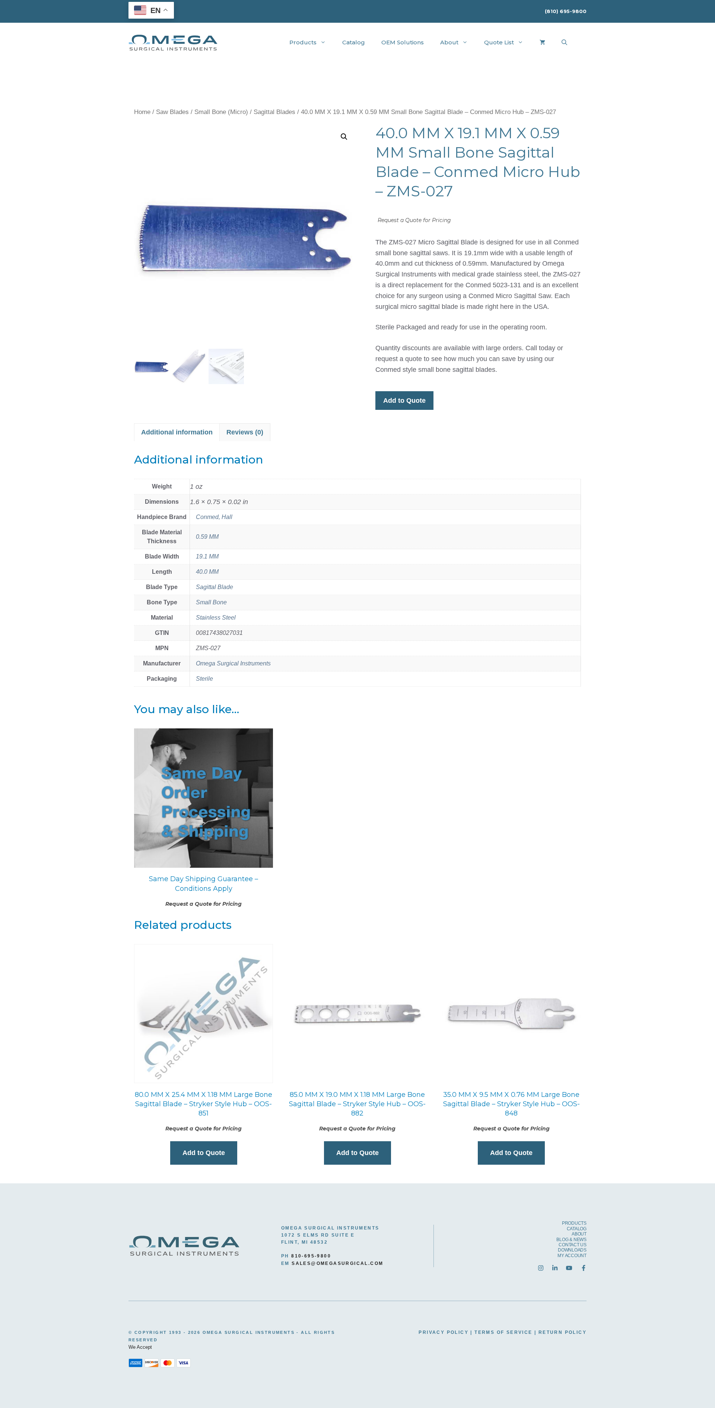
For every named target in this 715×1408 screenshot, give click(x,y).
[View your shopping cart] (542, 42)
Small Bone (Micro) (221, 112)
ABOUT (579, 1234)
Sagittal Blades (274, 112)
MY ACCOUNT (572, 1255)
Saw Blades (172, 112)
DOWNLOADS (572, 1250)
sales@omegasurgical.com (337, 1263)
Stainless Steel (216, 617)
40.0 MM (207, 572)
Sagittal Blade (214, 587)
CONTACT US (573, 1244)
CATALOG (577, 1228)
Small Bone (211, 602)
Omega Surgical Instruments (233, 663)
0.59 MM (207, 537)
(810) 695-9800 (566, 11)
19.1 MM (207, 556)
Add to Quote (404, 400)
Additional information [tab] (177, 432)
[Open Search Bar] (564, 42)
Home (142, 112)
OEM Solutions (402, 42)
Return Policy (562, 1332)
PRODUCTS (574, 1223)
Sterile (204, 678)
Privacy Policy (443, 1332)
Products (303, 42)
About (449, 42)
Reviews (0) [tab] (244, 432)
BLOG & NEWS (571, 1239)
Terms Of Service (503, 1332)
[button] (344, 136)
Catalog (353, 42)
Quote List (499, 42)
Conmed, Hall (214, 517)
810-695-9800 (311, 1256)
